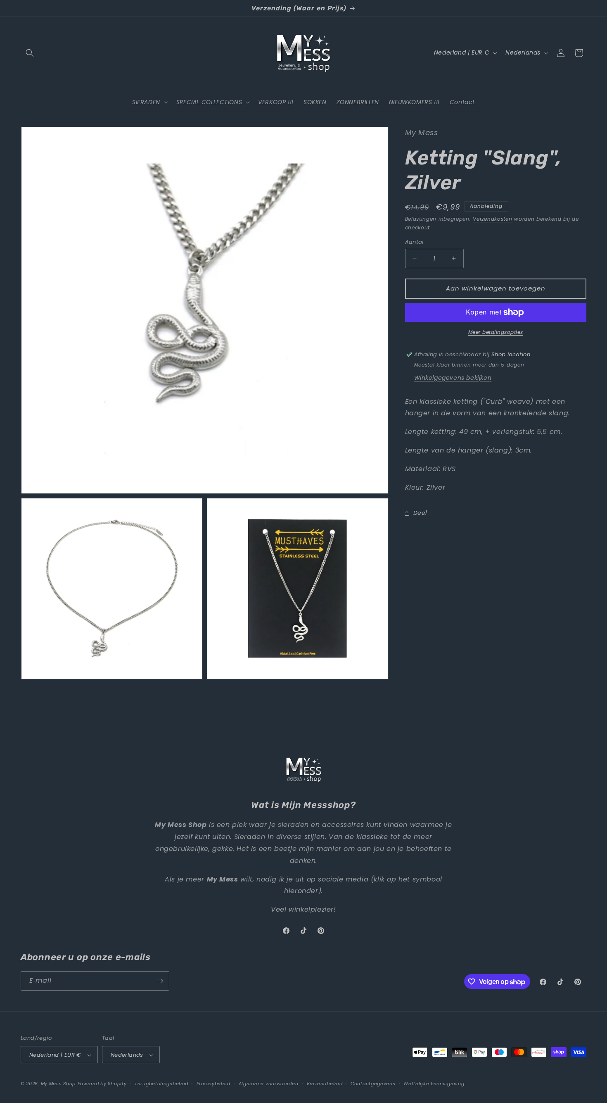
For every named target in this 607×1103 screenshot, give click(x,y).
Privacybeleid (213, 1084)
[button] (30, 53)
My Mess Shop (58, 1084)
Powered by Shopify (102, 1084)
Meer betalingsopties (495, 332)
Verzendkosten (492, 219)
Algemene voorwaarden (269, 1084)
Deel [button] (420, 513)
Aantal (414, 242)
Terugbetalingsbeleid (161, 1084)
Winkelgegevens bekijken (453, 378)
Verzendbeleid (324, 1084)
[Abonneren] (160, 981)
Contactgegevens (373, 1084)
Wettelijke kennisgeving (433, 1084)
